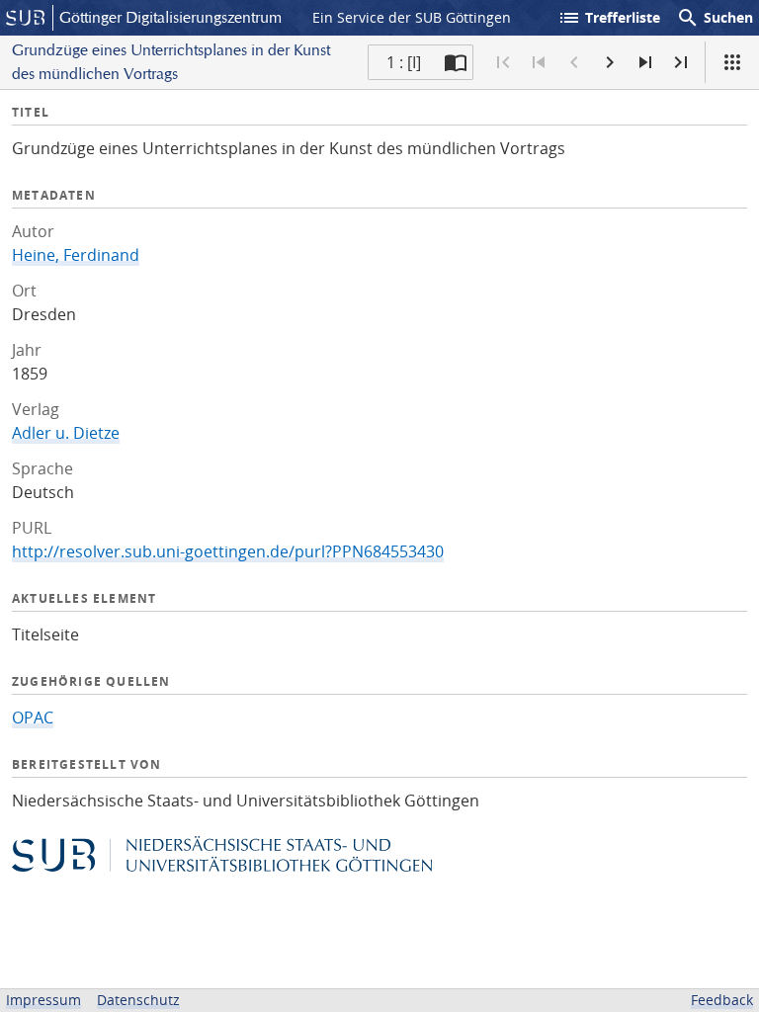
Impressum (43, 999)
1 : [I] (403, 62)
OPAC (32, 717)
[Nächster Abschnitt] (645, 62)
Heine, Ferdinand (75, 255)
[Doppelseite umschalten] (455, 62)
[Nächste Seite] (610, 62)
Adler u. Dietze (66, 433)
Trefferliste (608, 18)
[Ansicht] (732, 62)
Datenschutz (138, 999)
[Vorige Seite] (574, 62)
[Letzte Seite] (681, 62)
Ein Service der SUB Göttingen (411, 17)
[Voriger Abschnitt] (538, 62)
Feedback (722, 999)
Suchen (714, 18)
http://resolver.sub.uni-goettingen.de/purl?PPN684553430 (228, 551)
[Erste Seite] (503, 62)
